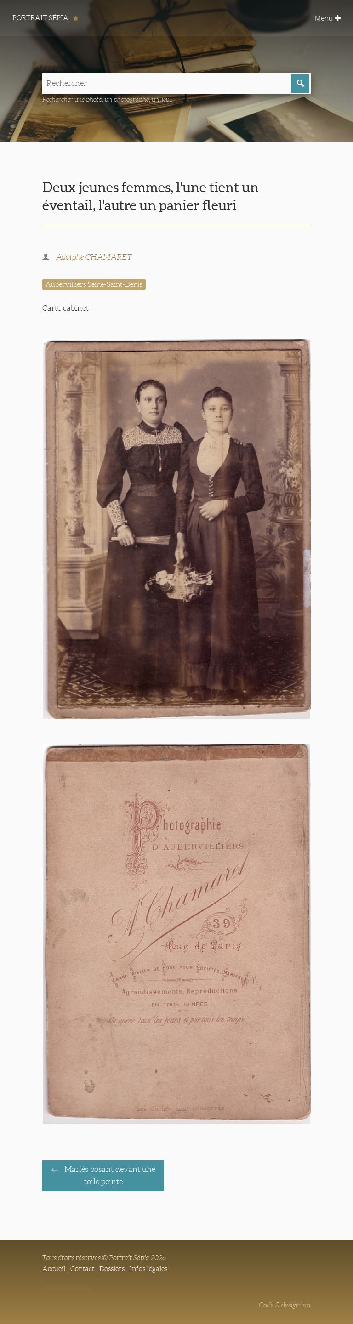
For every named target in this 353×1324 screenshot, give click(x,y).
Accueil (53, 1269)
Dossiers (112, 1269)
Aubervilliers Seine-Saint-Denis (94, 284)
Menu (325, 18)
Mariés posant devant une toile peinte (109, 1175)
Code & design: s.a (285, 1305)
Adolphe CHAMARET (94, 257)
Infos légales (148, 1269)
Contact (82, 1269)
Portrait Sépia (41, 18)
